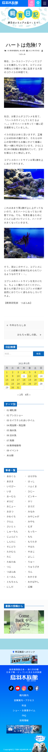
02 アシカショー (15, 415)
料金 (24, 705)
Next (42, 622)
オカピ (10, 501)
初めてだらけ (24, 620)
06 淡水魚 (11, 435)
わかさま (32, 576)
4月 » (27, 394)
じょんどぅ (12, 536)
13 (35, 376)
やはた (31, 546)
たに (9, 556)
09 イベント (13, 450)
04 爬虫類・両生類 (16, 425)
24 (18, 383)
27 (35, 383)
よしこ (31, 556)
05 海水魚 (11, 430)
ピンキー (32, 496)
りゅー (31, 561)
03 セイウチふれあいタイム (21, 420)
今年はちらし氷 (17, 325)
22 (7, 383)
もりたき (32, 541)
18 (24, 379)
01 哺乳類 (11, 410)
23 (12, 383)
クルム (10, 521)
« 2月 (20, 394)
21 (41, 379)
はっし (31, 481)
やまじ (31, 551)
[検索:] (24, 353)
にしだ (10, 586)
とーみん (11, 576)
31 (18, 387)
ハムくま (32, 486)
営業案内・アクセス (24, 700)
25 (24, 383)
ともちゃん (12, 581)
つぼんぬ (11, 571)
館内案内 (24, 695)
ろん (30, 571)
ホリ (30, 501)
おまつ (10, 511)
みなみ (31, 511)
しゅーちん (12, 531)
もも (30, 536)
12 (29, 376)
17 (18, 379)
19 (29, 379)
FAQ (24, 715)
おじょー (11, 506)
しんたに (11, 541)
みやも (31, 521)
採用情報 (24, 720)
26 (29, 383)
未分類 (22, 50)
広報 (30, 586)
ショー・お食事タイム (24, 710)
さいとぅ (11, 526)
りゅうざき (33, 566)
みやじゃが (33, 516)
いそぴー (11, 486)
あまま (10, 481)
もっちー (32, 531)
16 (12, 379)
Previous (2, 622)
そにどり (11, 546)
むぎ (30, 526)
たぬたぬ (11, 561)
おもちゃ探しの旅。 (28, 334)
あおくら (11, 476)
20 (35, 379)
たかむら (11, 551)
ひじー (31, 491)
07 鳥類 (10, 440)
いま (9, 491)
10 (18, 376)
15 (7, 379)
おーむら (11, 496)
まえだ (31, 506)
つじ (9, 566)
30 (12, 387)
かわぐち (11, 516)
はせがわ (32, 476)
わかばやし (33, 581)
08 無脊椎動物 (13, 50)
